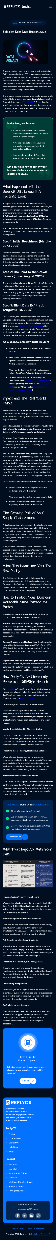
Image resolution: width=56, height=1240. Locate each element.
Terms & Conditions (35, 1228)
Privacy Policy (18, 1228)
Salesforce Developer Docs (31, 326)
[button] (50, 6)
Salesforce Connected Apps (37, 380)
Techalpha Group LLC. (41, 1234)
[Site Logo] (16, 6)
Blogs (15, 23)
